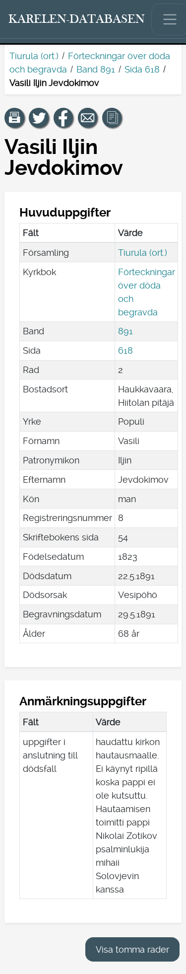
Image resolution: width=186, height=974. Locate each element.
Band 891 (95, 69)
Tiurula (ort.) (34, 56)
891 (125, 331)
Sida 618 (142, 69)
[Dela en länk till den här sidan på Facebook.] (63, 118)
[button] (14, 118)
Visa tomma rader (132, 949)
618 (125, 350)
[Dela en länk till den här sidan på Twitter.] (39, 118)
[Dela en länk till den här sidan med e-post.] (88, 118)
